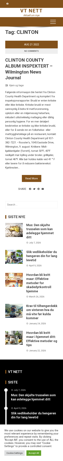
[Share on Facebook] (30, 188)
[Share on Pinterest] (38, 188)
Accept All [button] (34, 453)
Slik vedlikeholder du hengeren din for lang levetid (41, 256)
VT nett (31, 11)
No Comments (31, 51)
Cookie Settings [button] (14, 453)
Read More (31, 178)
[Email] (43, 188)
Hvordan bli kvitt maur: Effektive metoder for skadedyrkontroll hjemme (38, 283)
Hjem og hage (16, 85)
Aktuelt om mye (31, 15)
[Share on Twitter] (34, 188)
